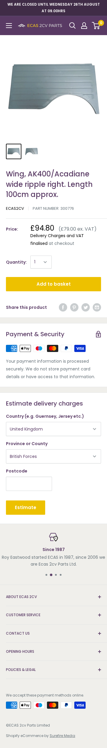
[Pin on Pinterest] (74, 307)
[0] (96, 25)
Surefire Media (62, 735)
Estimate (25, 507)
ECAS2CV (15, 208)
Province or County (27, 444)
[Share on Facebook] (63, 307)
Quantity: (16, 262)
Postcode (16, 471)
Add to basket (54, 284)
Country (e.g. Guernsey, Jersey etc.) (45, 416)
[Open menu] (9, 25)
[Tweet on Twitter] (85, 307)
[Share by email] (97, 307)
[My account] (84, 25)
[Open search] (72, 25)
